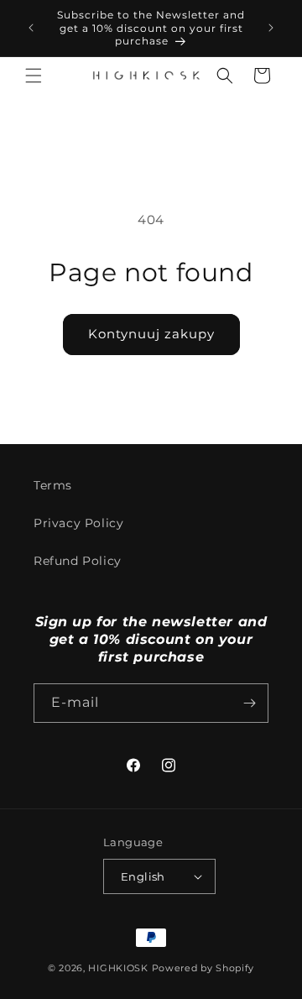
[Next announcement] (271, 27)
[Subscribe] (249, 703)
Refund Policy (78, 560)
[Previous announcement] (31, 27)
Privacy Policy (78, 523)
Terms (53, 485)
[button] (33, 75)
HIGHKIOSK (118, 968)
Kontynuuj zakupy (151, 334)
